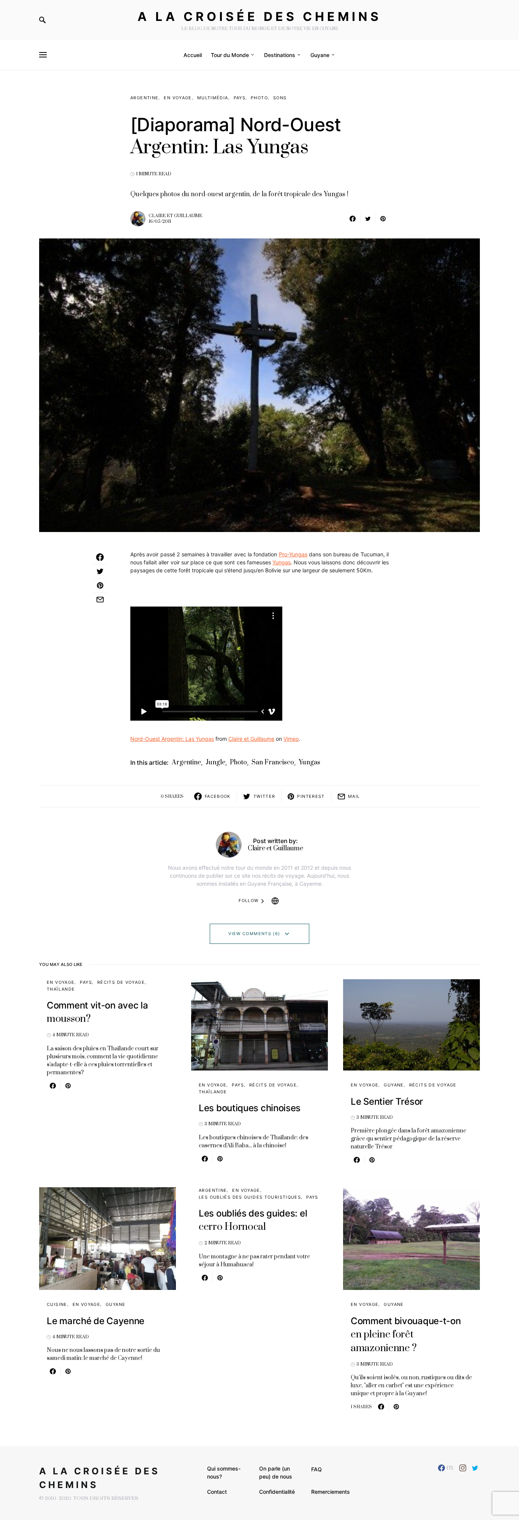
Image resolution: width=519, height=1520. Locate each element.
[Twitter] (475, 1467)
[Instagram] (462, 1467)
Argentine (144, 97)
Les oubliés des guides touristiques (250, 1197)
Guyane (393, 1085)
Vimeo (291, 738)
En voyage (177, 97)
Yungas (281, 562)
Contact (217, 1491)
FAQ (316, 1469)
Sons (280, 97)
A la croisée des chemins (259, 16)
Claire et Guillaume (175, 216)
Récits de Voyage (121, 982)
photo (238, 762)
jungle (215, 762)
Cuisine (57, 1304)
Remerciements (330, 1491)
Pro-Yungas (293, 554)
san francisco (273, 762)
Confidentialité (277, 1491)
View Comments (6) (254, 933)
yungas (309, 762)
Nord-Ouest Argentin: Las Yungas (172, 738)
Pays (240, 97)
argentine (186, 762)
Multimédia (212, 97)
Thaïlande (61, 989)
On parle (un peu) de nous (275, 1472)
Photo (259, 97)
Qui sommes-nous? (224, 1472)
